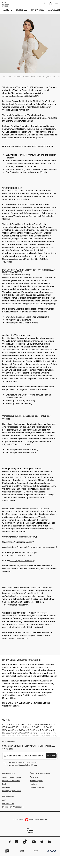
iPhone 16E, (10, 727)
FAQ (33, 77)
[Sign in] (45, 4)
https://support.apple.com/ (44, 547)
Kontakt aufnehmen (11, 781)
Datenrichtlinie (50, 253)
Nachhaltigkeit (36, 781)
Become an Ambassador (13, 807)
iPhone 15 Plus (39, 730)
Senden (51, 755)
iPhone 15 (16, 730)
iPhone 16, (20, 727)
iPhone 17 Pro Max (31, 724)
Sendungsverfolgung (11, 777)
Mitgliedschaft (49, 77)
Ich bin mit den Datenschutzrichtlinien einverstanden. (22, 763)
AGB (39, 77)
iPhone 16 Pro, (31, 727)
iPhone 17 (6, 724)
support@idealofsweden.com (15, 638)
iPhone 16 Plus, (43, 727)
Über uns (7, 77)
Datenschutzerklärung (27, 765)
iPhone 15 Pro (26, 730)
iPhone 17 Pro (17, 724)
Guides (26, 77)
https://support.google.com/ (23, 537)
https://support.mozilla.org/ (22, 561)
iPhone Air (44, 724)
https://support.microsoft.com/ (17, 555)
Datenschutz (8, 804)
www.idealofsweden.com (13, 96)
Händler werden (37, 787)
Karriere (17, 77)
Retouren (6, 787)
